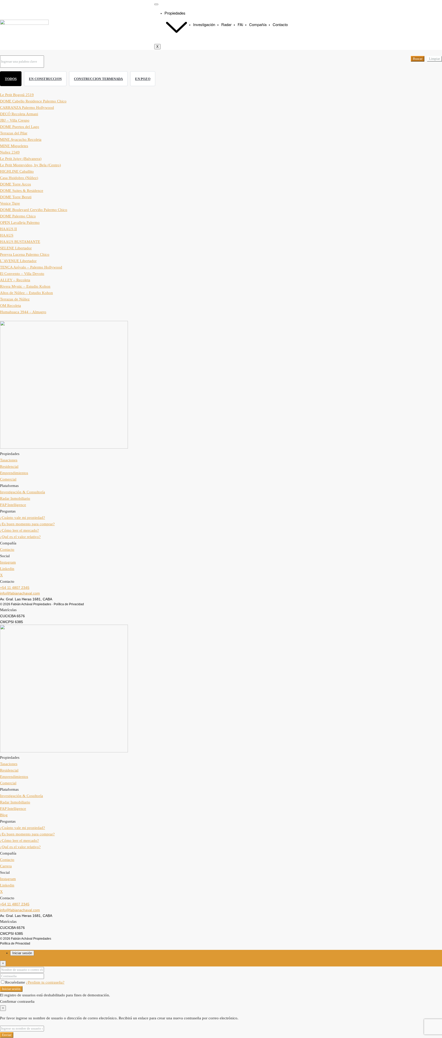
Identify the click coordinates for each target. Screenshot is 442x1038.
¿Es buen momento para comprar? (27, 524)
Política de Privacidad (69, 604)
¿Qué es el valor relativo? (20, 537)
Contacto (280, 24)
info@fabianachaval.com (20, 593)
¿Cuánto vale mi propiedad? (22, 518)
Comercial (8, 479)
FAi (240, 24)
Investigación (204, 24)
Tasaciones (8, 460)
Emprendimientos (14, 473)
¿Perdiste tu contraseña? (45, 982)
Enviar (6, 1035)
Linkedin (7, 569)
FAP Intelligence (13, 505)
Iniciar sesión (11, 989)
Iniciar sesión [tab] (22, 953)
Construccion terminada (98, 79)
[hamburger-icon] (156, 4)
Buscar (417, 59)
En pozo (142, 79)
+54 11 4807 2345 (14, 588)
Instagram (8, 562)
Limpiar (434, 59)
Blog (4, 815)
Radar (226, 24)
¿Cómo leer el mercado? (19, 530)
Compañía (258, 24)
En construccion (45, 79)
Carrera (6, 866)
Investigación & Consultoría (22, 492)
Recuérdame (15, 982)
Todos (11, 79)
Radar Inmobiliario (15, 498)
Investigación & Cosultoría (21, 796)
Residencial (9, 466)
